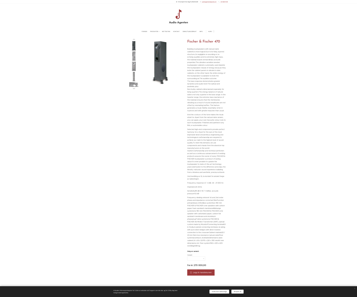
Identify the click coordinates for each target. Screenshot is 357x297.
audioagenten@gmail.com (209, 2)
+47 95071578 (224, 2)
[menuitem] (145, 31)
